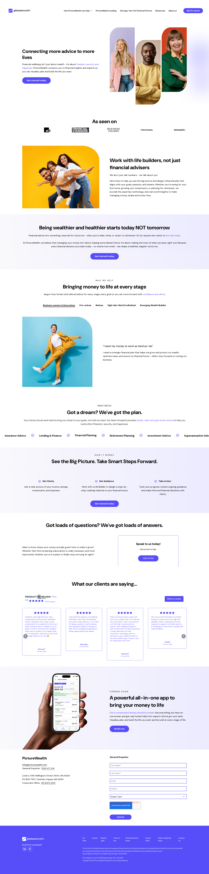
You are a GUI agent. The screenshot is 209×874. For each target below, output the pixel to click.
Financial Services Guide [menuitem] (132, 839)
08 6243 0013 (48, 782)
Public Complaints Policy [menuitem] (164, 839)
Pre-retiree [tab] (85, 305)
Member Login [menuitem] (104, 839)
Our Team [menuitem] (84, 839)
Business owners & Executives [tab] (59, 305)
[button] (25, 636)
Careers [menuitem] (95, 838)
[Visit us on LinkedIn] (24, 849)
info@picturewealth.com (34, 764)
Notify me (119, 728)
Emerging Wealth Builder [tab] (153, 305)
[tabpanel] (104, 352)
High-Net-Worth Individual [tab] (122, 305)
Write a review (174, 599)
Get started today (36, 80)
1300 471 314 (47, 768)
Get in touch (193, 10)
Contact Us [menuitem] (182, 839)
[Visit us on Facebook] (30, 849)
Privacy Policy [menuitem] (148, 839)
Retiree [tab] (99, 305)
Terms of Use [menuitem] (116, 839)
